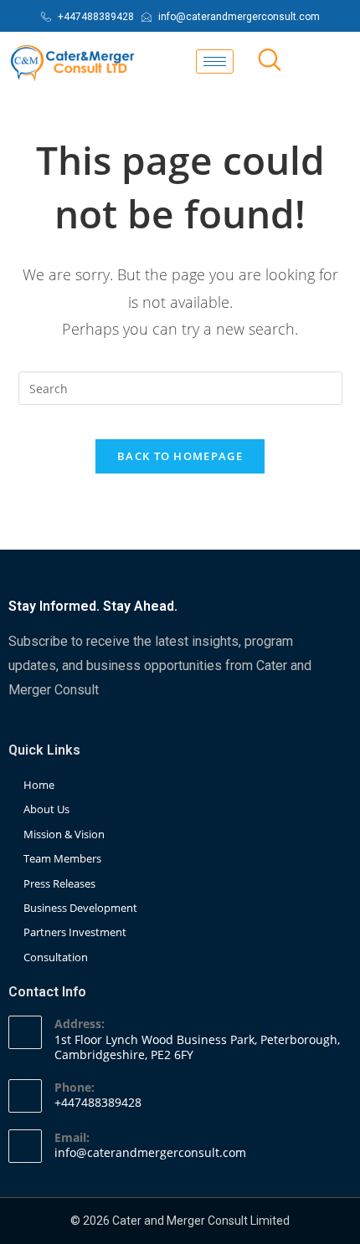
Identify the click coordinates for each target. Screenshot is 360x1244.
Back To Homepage (180, 455)
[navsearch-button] (270, 61)
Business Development (80, 907)
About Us (46, 809)
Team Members (62, 858)
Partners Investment (74, 931)
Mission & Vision (64, 834)
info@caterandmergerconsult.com (150, 1152)
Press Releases (59, 883)
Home (38, 784)
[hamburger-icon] (215, 61)
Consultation (55, 957)
